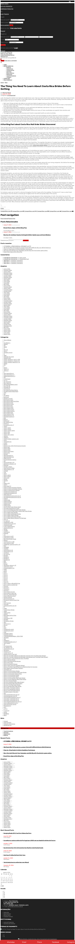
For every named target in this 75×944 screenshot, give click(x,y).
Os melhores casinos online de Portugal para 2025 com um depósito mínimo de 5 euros (29, 840)
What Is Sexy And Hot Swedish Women (14, 665)
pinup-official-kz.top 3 (10, 596)
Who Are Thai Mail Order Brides (12, 685)
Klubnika (6, 533)
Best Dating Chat (8, 402)
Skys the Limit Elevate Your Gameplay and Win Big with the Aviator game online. (26, 250)
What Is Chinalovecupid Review (12, 661)
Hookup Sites (7, 505)
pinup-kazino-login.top (10, 593)
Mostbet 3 (6, 558)
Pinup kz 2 (6, 589)
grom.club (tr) (7, 486)
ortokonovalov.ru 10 (9, 568)
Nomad (5, 564)
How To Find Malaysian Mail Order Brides (14, 510)
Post (5, 601)
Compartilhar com (6, 211)
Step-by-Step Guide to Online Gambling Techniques (18, 249)
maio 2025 (6, 283)
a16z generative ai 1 (9, 375)
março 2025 (7, 285)
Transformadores (11, 76)
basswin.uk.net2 (8, 398)
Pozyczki (6, 604)
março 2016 (7, 328)
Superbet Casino (8, 633)
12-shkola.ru (7, 343)
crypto (5, 443)
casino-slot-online (9, 434)
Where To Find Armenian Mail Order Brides (15, 672)
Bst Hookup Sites (8, 422)
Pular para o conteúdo (11, 60)
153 (4, 345)
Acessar (6, 721)
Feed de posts (7, 722)
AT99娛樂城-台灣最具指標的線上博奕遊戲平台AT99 (17, 246)
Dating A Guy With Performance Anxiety (15, 446)
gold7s (5, 484)
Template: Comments (17, 260)
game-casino (7, 475)
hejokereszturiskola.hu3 (10, 493)
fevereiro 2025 (8, 287)
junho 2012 (7, 333)
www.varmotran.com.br (10, 704)
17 (4, 348)
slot (5, 626)
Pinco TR (6, 582)
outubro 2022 (7, 319)
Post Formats (7, 603)
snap (5, 632)
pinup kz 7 (6, 590)
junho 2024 (7, 294)
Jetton (5, 529)
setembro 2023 (8, 303)
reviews (6, 617)
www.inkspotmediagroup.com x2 (13, 701)
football (6, 471)
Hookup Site (7, 504)
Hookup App (7, 500)
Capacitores (9, 69)
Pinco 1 (5, 573)
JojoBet (6, 530)
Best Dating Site (8, 405)
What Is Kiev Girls (8, 662)
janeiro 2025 (7, 288)
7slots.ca (6, 370)
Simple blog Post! (24, 259)
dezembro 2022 (8, 316)
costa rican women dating (40, 145)
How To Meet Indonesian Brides (12, 516)
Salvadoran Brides (9, 621)
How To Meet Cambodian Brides (12, 514)
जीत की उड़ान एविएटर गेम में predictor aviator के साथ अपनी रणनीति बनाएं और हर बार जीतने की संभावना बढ (27, 247)
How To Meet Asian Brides (11, 512)
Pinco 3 (6, 576)
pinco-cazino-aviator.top (10, 585)
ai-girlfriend (7, 379)
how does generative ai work (11, 508)
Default (6, 454)
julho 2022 (7, 323)
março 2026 (7, 269)
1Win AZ (6, 350)
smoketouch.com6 (9, 629)
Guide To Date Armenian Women (12, 487)
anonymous (7, 388)
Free (5, 472)
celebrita (6, 437)
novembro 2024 (8, 290)
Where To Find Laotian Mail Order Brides (14, 678)
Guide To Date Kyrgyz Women (12, 490)
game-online (7, 476)
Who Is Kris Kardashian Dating (12, 689)
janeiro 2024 (7, 299)
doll (4, 461)
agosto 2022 (7, 321)
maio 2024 (6, 295)
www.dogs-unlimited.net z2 (11, 700)
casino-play (7, 432)
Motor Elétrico (10, 73)
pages (5, 571)
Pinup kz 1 (6, 587)
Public (5, 608)
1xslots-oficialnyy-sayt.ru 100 (12, 359)
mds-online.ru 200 (9, 543)
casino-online (7, 429)
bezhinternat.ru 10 (9, 415)
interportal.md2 (8, 525)
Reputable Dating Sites (10, 615)
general (6, 480)
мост (5, 707)
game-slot (6, 478)
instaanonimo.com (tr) (10, 523)
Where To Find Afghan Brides (12, 671)
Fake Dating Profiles (9, 468)
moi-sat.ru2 (7, 554)
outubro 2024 (7, 291)
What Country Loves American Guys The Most (16, 658)
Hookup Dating (8, 501)
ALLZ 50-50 (7, 386)
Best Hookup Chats (9, 409)
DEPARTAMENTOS (8, 66)
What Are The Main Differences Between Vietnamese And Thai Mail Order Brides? (26, 657)
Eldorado (6, 465)
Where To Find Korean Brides (11, 675)
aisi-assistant (7, 381)
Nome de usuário (5, 19)
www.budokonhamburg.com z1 (12, 697)
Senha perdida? (5, 25)
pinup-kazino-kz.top (9, 592)
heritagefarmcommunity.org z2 (12, 497)
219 (4, 365)
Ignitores (8, 71)
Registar (6, 14)
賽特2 (5, 715)
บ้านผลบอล (6, 710)
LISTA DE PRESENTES (6, 6)
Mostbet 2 (6, 557)
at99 (5, 393)
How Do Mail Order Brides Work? (12, 507)
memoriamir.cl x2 (8, 550)
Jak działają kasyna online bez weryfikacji (16, 862)
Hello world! (22, 257)
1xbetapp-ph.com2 (9, 356)
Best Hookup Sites (9, 414)
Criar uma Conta (16, 28)
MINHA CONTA (4, 4)
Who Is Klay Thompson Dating (12, 687)
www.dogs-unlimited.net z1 (11, 699)
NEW (5, 561)
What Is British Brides (9, 660)
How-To (6, 519)
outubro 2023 (7, 302)
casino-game (7, 428)
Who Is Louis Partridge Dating (12, 690)
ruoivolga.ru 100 (8, 618)
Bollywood (6, 421)
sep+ (5, 622)
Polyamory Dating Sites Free (11, 600)
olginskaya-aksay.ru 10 (10, 565)
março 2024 (7, 298)
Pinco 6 (6, 580)
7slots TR (6, 369)
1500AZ (6, 344)
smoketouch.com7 (9, 630)
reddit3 (6, 614)
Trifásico (8, 77)
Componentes (10, 70)
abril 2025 (6, 284)
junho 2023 (7, 308)
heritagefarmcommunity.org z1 (12, 496)
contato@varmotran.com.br (15, 906)
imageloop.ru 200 (8, 522)
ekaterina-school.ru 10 (10, 464)
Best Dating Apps (8, 400)
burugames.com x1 (9, 425)
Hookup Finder (7, 503)
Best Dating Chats (9, 404)
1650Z (5, 347)
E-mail (3, 39)
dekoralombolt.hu (8, 455)
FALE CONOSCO (8, 80)
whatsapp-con (8, 669)
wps (5, 693)
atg (4, 394)
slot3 (5, 628)
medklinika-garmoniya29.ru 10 (12, 544)
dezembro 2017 (8, 326)
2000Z (5, 363)
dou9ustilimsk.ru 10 (9, 462)
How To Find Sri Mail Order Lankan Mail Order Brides (18, 511)
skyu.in (5, 625)
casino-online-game (9, 430)
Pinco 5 (6, 579)
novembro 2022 (8, 317)
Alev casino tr (7, 383)
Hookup (6, 498)
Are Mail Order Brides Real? (11, 391)
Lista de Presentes (9, 922)
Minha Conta (7, 915)
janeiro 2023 (7, 315)
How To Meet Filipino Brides (11, 515)
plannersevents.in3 (9, 598)
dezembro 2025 (8, 273)
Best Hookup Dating (9, 411)
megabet (6, 548)
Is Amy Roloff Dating (9, 526)
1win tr (5, 351)
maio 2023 (6, 309)
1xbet (5, 355)
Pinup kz (6, 586)
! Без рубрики (7, 340)
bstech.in (6, 423)
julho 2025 (6, 280)
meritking (6, 553)
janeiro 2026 (7, 271)
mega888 (6, 547)
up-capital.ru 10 (8, 647)
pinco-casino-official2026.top (12, 583)
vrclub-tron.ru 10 (8, 653)
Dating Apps (7, 448)
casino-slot (7, 433)
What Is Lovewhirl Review (10, 664)
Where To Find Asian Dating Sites (13, 674)
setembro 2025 (8, 277)
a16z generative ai (9, 373)
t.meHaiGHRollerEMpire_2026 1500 (13, 636)
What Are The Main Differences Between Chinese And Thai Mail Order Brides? (25, 655)
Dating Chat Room (9, 451)
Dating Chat (7, 450)
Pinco (5, 572)
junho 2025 (7, 281)
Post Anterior (4, 218)
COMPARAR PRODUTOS (7, 9)
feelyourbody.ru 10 (9, 469)
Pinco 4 (6, 578)
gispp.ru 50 (7, 483)
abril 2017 (6, 327)
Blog (6, 82)
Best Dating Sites (8, 407)
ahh (5, 377)
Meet (5, 546)
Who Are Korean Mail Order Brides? (13, 683)
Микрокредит (7, 706)
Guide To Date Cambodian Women (13, 489)
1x (4, 354)
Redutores (9, 74)
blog (5, 418)
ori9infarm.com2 (8, 567)
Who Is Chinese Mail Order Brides (12, 686)
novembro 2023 (8, 301)
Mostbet (6, 555)
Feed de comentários (9, 724)
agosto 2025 (7, 278)
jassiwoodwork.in (8, 528)
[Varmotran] (8, 56)
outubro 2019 (7, 324)
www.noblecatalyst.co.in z (11, 703)
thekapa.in (6, 640)
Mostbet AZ (7, 560)
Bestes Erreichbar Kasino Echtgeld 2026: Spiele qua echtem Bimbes (27, 235)
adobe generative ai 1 (9, 376)
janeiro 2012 (7, 334)
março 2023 (7, 312)
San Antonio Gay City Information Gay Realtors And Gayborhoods (23, 848)
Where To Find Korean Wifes (11, 676)
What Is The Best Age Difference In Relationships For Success (20, 667)
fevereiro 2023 (8, 313)
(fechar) (3, 31)
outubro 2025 (7, 276)
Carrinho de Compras (9, 923)
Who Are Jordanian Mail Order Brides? (14, 682)
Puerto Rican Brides (9, 610)
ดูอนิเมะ (6, 709)
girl (4, 482)
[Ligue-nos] (4, 893)
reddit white (7, 612)
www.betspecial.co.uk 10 (10, 696)
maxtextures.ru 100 (9, 541)
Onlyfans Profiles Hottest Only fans (14, 855)
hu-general (7, 521)
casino (5, 426)
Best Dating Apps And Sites (11, 401)
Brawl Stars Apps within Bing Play (15, 228)
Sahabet (6, 619)
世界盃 (5, 712)
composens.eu (7, 441)
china (5, 440)
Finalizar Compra (8, 916)
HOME (5, 64)
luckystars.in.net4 (8, 537)
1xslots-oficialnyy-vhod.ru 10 (12, 361)
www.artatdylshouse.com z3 (11, 694)
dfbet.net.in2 (7, 458)
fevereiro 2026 (8, 270)
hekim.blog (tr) (7, 494)
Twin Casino (7, 643)
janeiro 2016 (7, 330)
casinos (6, 436)
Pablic (5, 569)
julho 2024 (7, 292)
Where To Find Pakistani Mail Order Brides (15, 679)
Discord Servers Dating (10, 459)
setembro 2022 (8, 320)
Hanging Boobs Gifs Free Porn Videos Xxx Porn (17, 833)
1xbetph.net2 (7, 358)
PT (4, 607)
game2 (5, 479)
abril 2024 (6, 296)
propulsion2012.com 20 (10, 605)
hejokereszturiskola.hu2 (10, 491)
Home (2, 82)
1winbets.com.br (8, 352)
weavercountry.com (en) (10, 654)
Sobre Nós (6, 912)
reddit (5, 611)
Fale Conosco (7, 913)
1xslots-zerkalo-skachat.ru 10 (12, 362)
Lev (4, 535)
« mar (2, 885)
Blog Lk (6, 419)
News (5, 562)
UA (4, 644)
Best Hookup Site (8, 412)
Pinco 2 (6, 575)
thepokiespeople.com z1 (10, 642)
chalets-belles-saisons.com (11, 439)
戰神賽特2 (6, 713)
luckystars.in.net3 (8, 536)
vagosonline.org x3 (9, 649)
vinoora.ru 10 (7, 651)
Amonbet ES (7, 387)
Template (6, 637)
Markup (5, 540)
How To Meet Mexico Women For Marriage (15, 518)
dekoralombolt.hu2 (9, 457)
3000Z (5, 368)
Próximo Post (11, 218)
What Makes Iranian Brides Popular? (13, 668)
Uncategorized (11, 95)
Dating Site (7, 453)
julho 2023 (6, 306)
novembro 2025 (8, 274)
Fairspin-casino (8, 466)
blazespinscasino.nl (9, 416)
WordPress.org (7, 725)
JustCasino (7, 532)
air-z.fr (5, 380)
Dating (5, 444)
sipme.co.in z (7, 624)
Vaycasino (6, 650)
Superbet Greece (8, 635)
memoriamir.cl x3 (8, 551)
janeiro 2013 (7, 331)
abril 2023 (6, 310)
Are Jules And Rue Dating (11, 390)
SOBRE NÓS (7, 78)
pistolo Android (8, 597)
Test (5, 639)
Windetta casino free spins (11, 692)
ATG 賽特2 (6, 395)
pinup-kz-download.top (10, 594)
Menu (2, 60)
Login (2, 14)
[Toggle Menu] (1, 62)
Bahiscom (6, 397)
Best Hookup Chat (8, 408)
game (5, 473)
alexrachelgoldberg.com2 (11, 384)
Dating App (7, 447)
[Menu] (69, 1)
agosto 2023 (7, 305)
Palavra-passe (5, 22)
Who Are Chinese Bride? (10, 680)
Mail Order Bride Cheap (10, 539)
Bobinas (8, 67)
